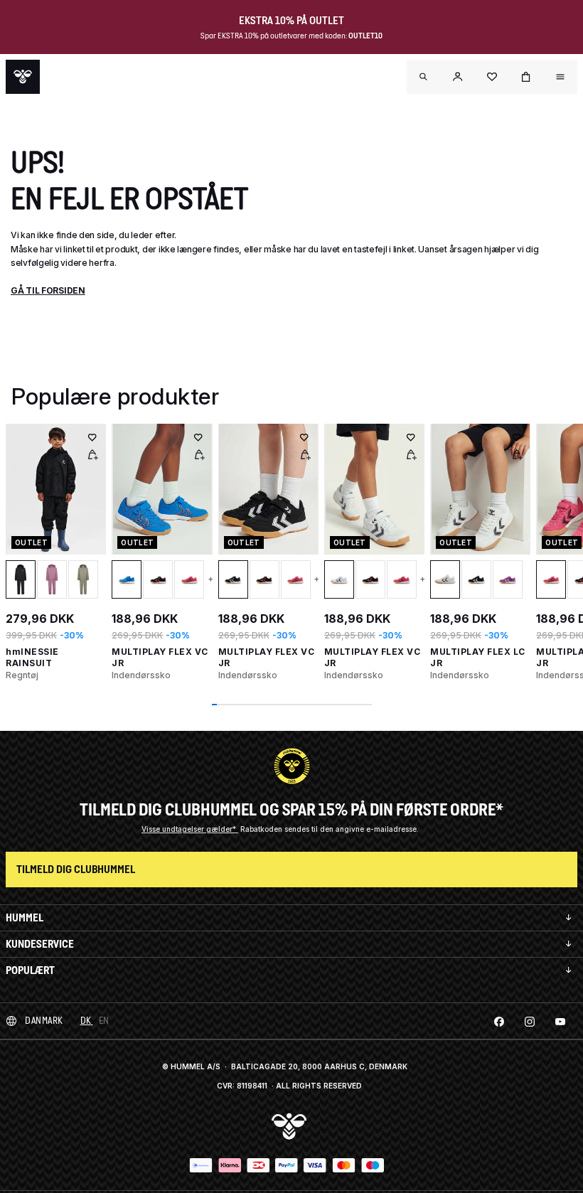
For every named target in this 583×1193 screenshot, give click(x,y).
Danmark (44, 1020)
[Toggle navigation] (424, 77)
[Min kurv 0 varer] (526, 77)
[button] (458, 77)
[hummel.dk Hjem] (23, 77)
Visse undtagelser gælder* (189, 829)
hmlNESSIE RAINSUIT (32, 657)
